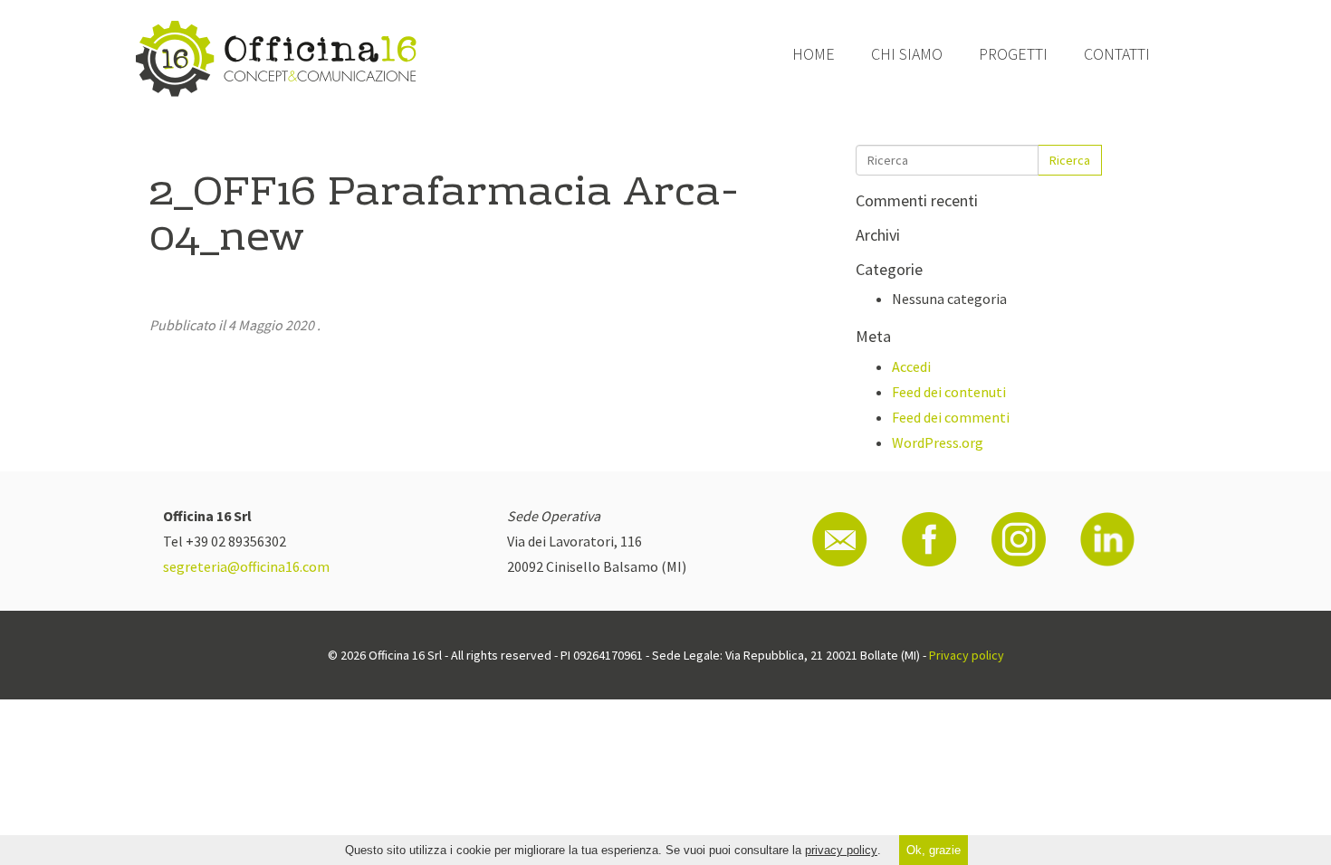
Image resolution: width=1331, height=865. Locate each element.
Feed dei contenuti (949, 392)
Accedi (911, 366)
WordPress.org (937, 442)
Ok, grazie (933, 850)
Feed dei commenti (951, 417)
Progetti (1013, 53)
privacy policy (841, 850)
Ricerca (1069, 160)
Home (813, 53)
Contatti (1117, 53)
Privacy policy (966, 655)
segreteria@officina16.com (246, 566)
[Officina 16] (276, 59)
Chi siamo (907, 53)
